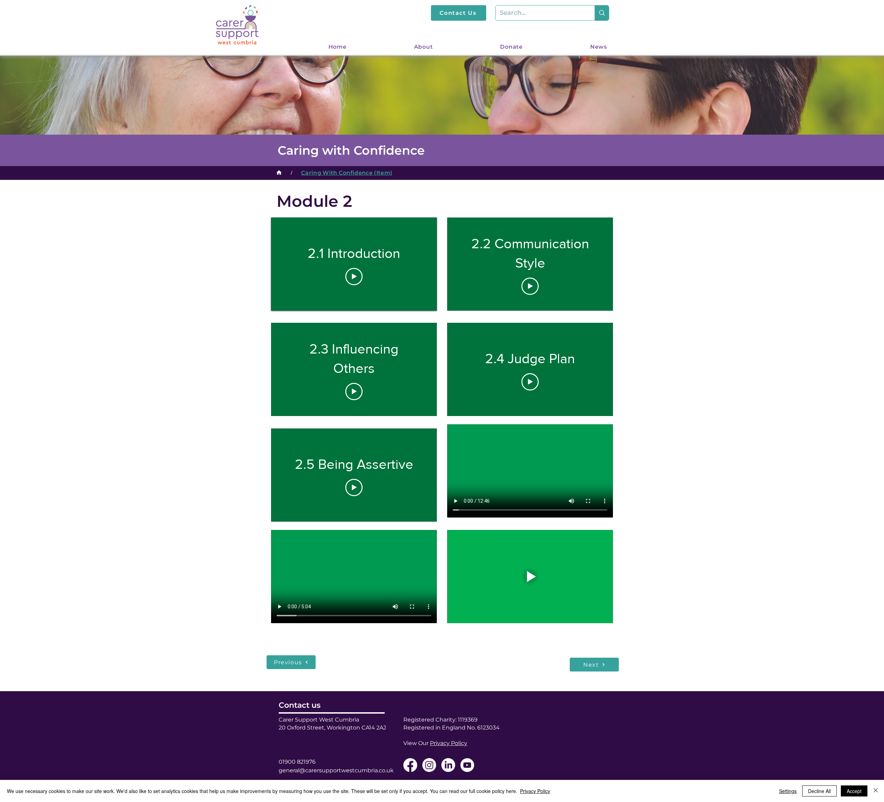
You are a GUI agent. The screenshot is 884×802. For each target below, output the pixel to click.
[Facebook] (410, 765)
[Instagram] (429, 765)
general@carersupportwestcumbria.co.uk (336, 770)
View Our (435, 743)
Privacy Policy (535, 790)
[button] (397, 47)
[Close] (876, 790)
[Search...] (602, 13)
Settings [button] (788, 790)
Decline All (819, 790)
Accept (854, 790)
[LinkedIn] (448, 765)
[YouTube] (467, 765)
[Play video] (354, 276)
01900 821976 (297, 761)
